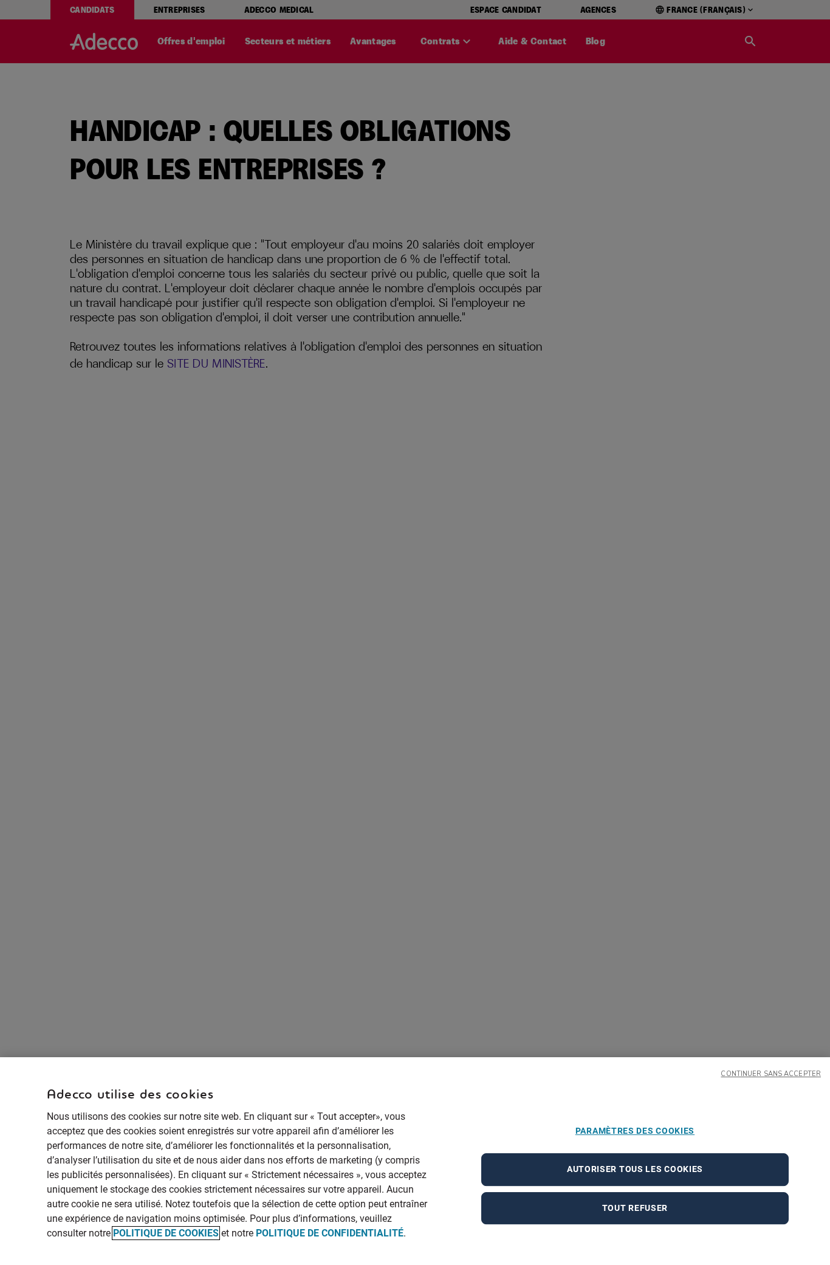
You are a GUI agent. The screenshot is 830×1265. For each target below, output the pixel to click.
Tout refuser (635, 1208)
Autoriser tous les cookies (635, 1169)
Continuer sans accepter (771, 1073)
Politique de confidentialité (329, 1233)
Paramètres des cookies (635, 1131)
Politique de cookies (166, 1233)
